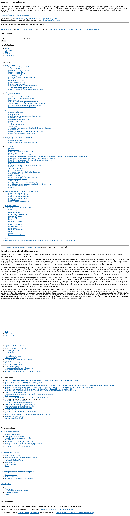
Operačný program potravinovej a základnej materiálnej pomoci (29, 128)
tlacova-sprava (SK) (15, 226)
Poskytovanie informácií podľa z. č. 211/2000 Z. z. (25, 177)
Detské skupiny (13, 114)
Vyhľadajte (26, 38)
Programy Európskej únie (17, 82)
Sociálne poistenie (14, 139)
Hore (6, 332)
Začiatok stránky (23, 513)
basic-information (14, 212)
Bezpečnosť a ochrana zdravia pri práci (21, 98)
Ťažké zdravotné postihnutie (17, 124)
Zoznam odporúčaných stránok (15, 418)
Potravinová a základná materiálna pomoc (22, 86)
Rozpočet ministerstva (15, 170)
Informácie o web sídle (66, 509)
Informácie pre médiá (15, 72)
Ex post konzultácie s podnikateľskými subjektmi (24, 105)
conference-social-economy (17, 214)
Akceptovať (5, 15)
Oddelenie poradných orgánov (18, 162)
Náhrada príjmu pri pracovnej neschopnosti (22, 142)
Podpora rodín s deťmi (15, 112)
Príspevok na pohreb (15, 118)
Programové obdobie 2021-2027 (19, 193)
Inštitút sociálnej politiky (16, 167)
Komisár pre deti (10, 409)
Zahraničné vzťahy (14, 75)
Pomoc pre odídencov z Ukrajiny (19, 70)
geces (10, 219)
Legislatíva (12, 79)
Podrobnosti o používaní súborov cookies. (35, 12)
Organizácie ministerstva (16, 80)
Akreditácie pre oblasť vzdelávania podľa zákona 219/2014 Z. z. (29, 184)
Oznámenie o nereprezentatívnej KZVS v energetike (22, 384)
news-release (13, 228)
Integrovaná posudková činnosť (19, 123)
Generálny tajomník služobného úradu (21, 151)
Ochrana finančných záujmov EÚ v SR (21, 202)
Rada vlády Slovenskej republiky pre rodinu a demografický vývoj (30, 160)
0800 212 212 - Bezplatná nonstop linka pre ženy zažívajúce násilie (27, 397)
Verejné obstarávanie (15, 174)
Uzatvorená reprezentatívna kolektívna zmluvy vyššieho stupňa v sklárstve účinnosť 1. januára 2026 (38, 389)
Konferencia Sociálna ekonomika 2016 (18, 207)
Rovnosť (11, 163)
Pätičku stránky (94, 29)
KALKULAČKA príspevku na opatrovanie (18, 402)
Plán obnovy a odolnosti (16, 84)
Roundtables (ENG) (15, 224)
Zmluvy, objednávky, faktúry (17, 179)
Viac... (7, 466)
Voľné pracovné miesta (16, 168)
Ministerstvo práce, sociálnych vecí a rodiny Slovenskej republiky (37, 18)
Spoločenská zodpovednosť (17, 186)
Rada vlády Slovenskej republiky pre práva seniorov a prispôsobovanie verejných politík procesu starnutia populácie (47, 156)
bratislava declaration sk (16, 235)
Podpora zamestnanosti (16, 95)
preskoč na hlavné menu (24, 29)
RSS (6, 52)
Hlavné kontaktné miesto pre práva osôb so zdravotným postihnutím (27, 414)
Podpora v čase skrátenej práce (15, 392)
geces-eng (12, 223)
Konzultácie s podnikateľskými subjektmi (18, 408)
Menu (51, 29)
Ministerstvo (9, 146)
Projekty (11, 187)
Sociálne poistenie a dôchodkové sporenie (18, 472)
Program (11, 209)
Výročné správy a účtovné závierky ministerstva (24, 172)
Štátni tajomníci (13, 150)
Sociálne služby (13, 126)
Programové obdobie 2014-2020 (19, 195)
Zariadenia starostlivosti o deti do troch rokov (20, 406)
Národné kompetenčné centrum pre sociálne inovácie (26, 89)
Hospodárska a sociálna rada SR (19, 155)
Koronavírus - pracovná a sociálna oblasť (22, 107)
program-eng (12, 218)
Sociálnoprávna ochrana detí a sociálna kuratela (24, 116)
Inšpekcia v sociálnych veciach (18, 67)
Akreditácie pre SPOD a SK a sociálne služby (23, 182)
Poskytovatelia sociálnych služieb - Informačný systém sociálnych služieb (29, 394)
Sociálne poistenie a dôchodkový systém (18, 137)
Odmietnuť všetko (15, 15)
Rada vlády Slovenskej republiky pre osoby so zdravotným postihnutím (32, 158)
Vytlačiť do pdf (9, 333)
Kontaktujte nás (10, 55)
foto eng (11, 231)
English (7, 53)
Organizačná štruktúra (15, 153)
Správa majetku (13, 180)
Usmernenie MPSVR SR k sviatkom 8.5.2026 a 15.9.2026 (24, 382)
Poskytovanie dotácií (15, 175)
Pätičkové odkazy (82, 29)
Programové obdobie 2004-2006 (19, 198)
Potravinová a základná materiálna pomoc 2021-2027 (26, 131)
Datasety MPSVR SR (12, 206)
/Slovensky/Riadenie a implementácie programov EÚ (22, 191)
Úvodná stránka (10, 65)
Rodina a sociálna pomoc (13, 111)
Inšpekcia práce (13, 100)
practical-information (15, 221)
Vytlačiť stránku (10, 335)
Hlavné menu (34, 513)
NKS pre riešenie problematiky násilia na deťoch (24, 165)
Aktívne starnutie (14, 68)
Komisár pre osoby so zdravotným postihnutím (20, 411)
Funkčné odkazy (69, 29)
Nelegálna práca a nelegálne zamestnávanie (23, 102)
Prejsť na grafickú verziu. (51, 20)
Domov (7, 48)
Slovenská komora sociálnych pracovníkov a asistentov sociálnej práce (28, 413)
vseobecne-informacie (15, 211)
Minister (11, 148)
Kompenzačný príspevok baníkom (19, 119)
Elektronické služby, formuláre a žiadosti (21, 77)
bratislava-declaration (15, 230)
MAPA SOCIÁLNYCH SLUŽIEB (15, 401)
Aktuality (37, 247)
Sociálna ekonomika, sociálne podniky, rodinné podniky (27, 103)
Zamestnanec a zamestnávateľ (18, 96)
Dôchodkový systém (15, 140)
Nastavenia (25, 15)
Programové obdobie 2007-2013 (19, 196)
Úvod (2, 247)
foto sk (10, 233)
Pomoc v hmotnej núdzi (16, 121)
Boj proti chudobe (14, 130)
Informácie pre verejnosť (16, 74)
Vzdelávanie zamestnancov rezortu (20, 87)
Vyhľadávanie (58, 29)
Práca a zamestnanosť (12, 93)
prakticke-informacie (15, 216)
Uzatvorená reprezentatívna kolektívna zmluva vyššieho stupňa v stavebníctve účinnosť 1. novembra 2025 (40, 391)
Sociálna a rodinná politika (11, 452)
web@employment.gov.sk (49, 509)
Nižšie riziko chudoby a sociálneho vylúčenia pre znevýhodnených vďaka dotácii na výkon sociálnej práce (40, 240)
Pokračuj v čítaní (6, 29)
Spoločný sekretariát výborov (14, 416)
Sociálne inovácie (11, 239)
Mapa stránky (9, 50)
